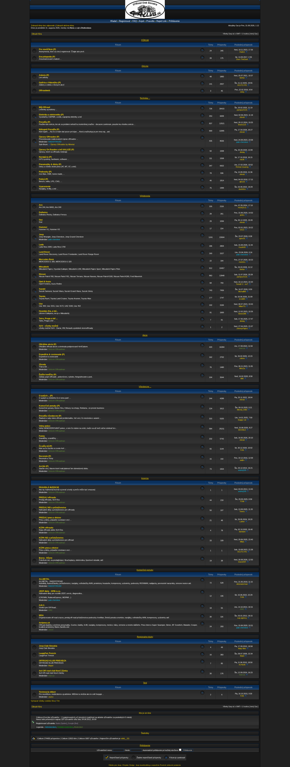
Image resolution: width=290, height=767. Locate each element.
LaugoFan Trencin (47, 653)
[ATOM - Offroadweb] (202, 92)
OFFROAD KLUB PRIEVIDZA (52, 661)
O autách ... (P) (46, 396)
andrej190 (242, 470)
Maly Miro (242, 648)
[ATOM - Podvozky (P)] (202, 174)
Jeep (41, 234)
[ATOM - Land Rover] (202, 254)
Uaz (41, 304)
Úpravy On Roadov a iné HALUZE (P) (56, 149)
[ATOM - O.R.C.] (202, 607)
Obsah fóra (37, 34)
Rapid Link (161, 21)
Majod (50, 666)
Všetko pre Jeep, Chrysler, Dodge (122, 765)
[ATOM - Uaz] (202, 306)
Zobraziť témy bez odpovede (43, 26)
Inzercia (145, 478)
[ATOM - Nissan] (202, 276)
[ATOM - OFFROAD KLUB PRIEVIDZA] (202, 663)
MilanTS (242, 306)
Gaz (41, 220)
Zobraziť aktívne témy (65, 26)
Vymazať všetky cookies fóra (43, 701)
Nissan (42, 274)
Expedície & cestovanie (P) (52, 354)
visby (242, 92)
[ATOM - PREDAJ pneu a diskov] (202, 520)
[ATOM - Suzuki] (202, 291)
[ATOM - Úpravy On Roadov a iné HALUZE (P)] (202, 152)
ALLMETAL (44, 579)
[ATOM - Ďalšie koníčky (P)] (202, 377)
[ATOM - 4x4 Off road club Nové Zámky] (202, 673)
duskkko (242, 189)
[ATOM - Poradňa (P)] (202, 124)
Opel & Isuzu (45, 281)
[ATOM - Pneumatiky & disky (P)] (202, 166)
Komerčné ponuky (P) (49, 406)
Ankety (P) (44, 75)
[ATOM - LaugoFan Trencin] (202, 655)
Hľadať (113, 21)
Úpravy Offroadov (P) (49, 137)
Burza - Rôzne (45, 558)
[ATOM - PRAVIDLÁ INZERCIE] (202, 489)
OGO (242, 230)
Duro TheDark (242, 59)
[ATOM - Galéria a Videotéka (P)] (202, 85)
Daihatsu (43, 212)
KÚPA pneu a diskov (48, 548)
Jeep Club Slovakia (48, 646)
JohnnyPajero (242, 328)
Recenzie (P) (45, 456)
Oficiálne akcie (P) (47, 344)
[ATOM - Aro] (202, 207)
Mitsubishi (44, 267)
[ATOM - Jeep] (202, 237)
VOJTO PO (242, 85)
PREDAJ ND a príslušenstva (52, 507)
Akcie (145, 335)
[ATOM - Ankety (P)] (202, 77)
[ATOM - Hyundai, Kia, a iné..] (202, 313)
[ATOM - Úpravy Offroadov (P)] (202, 139)
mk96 (242, 160)
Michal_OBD (242, 410)
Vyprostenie (45, 186)
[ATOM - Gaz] (202, 222)
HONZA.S (242, 208)
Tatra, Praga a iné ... (48, 318)
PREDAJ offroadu (47, 497)
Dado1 (242, 52)
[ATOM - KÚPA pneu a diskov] (202, 550)
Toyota (42, 296)
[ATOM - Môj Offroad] (202, 109)
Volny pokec (45, 426)
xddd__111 (125, 738)
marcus (242, 348)
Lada (41, 244)
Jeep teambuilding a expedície (147, 765)
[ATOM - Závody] (202, 367)
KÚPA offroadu (46, 528)
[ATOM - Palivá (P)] (202, 181)
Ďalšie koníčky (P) (47, 374)
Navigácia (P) (45, 157)
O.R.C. (42, 605)
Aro (40, 205)
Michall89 (242, 291)
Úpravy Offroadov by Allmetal (62, 144)
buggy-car (242, 420)
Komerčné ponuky (145, 570)
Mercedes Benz (46, 259)
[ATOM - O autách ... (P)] (202, 398)
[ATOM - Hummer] (202, 229)
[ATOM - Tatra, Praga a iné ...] (202, 321)
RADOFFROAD (54, 142)
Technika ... (145, 98)
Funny (42, 436)
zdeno (242, 358)
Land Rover (44, 252)
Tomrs (242, 511)
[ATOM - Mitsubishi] (202, 269)
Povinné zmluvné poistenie (170, 765)
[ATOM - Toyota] (202, 298)
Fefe (242, 450)
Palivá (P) (43, 179)
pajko (242, 460)
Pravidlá (150, 21)
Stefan (242, 78)
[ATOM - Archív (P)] (202, 468)
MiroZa (242, 368)
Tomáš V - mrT (242, 284)
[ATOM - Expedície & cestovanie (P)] (202, 356)
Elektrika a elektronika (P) (51, 115)
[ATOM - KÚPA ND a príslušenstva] (202, 540)
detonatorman (242, 584)
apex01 (242, 238)
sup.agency (242, 618)
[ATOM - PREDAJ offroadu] (202, 500)
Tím (58, 701)
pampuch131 (242, 110)
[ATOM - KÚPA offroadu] (202, 530)
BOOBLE (242, 430)
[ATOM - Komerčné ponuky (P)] (202, 408)
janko (242, 215)
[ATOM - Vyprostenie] (202, 189)
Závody (42, 364)
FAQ (134, 21)
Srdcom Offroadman (56, 349)
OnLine (145, 66)
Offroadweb (44, 90)
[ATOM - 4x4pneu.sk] (202, 625)
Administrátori (50, 727)
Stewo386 (242, 314)
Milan (242, 542)
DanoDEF (242, 562)
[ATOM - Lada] (202, 247)
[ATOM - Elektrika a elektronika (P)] (202, 117)
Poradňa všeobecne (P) (50, 416)
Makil (242, 656)
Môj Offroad (44, 107)
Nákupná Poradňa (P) (49, 129)
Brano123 (242, 125)
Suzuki (42, 289)
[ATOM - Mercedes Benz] (202, 261)
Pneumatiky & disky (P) (50, 164)
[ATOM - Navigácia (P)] (202, 159)
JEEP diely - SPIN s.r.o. (50, 591)
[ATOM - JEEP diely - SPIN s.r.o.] (202, 593)
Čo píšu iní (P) (45, 446)
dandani (242, 532)
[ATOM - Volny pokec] (202, 428)
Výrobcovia (145, 196)
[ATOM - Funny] (202, 438)
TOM (242, 501)
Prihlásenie (174, 21)
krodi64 (242, 299)
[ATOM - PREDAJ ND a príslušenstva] (202, 510)
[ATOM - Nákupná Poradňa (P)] (202, 131)
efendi (242, 117)
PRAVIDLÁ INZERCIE (49, 487)
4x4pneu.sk (44, 623)
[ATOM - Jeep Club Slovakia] (202, 648)
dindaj (242, 152)
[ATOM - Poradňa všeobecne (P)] (202, 418)
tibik (242, 378)
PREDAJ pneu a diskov (50, 517)
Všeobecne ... (145, 387)
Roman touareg (242, 167)
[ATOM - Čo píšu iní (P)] (202, 448)
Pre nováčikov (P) (47, 49)
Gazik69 (242, 247)
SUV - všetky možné (48, 326)
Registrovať (124, 21)
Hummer (43, 227)
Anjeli (141, 21)
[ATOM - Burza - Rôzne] (202, 560)
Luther (242, 522)
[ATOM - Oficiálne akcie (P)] (202, 346)
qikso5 (242, 182)
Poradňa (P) (44, 122)
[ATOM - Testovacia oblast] (202, 694)
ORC (50, 610)
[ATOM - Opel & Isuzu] (202, 284)
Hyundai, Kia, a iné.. (48, 311)
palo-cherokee (242, 142)
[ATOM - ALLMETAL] (202, 581)
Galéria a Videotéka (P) (50, 82)
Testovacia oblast (47, 692)
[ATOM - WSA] (202, 617)
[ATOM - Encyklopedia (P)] (202, 59)
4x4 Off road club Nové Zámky (53, 671)
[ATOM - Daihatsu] (202, 214)
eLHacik (242, 665)
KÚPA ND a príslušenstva (51, 538)
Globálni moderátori (65, 727)
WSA (41, 615)
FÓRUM (145, 40)
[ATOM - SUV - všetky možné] (202, 328)
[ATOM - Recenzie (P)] (202, 458)
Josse (50, 630)
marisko (242, 262)
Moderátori (78, 727)
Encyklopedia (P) (47, 57)
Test (145, 683)
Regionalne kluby (145, 637)
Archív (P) (44, 466)
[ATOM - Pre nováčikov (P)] (202, 51)
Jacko (50, 697)
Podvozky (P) (45, 172)
